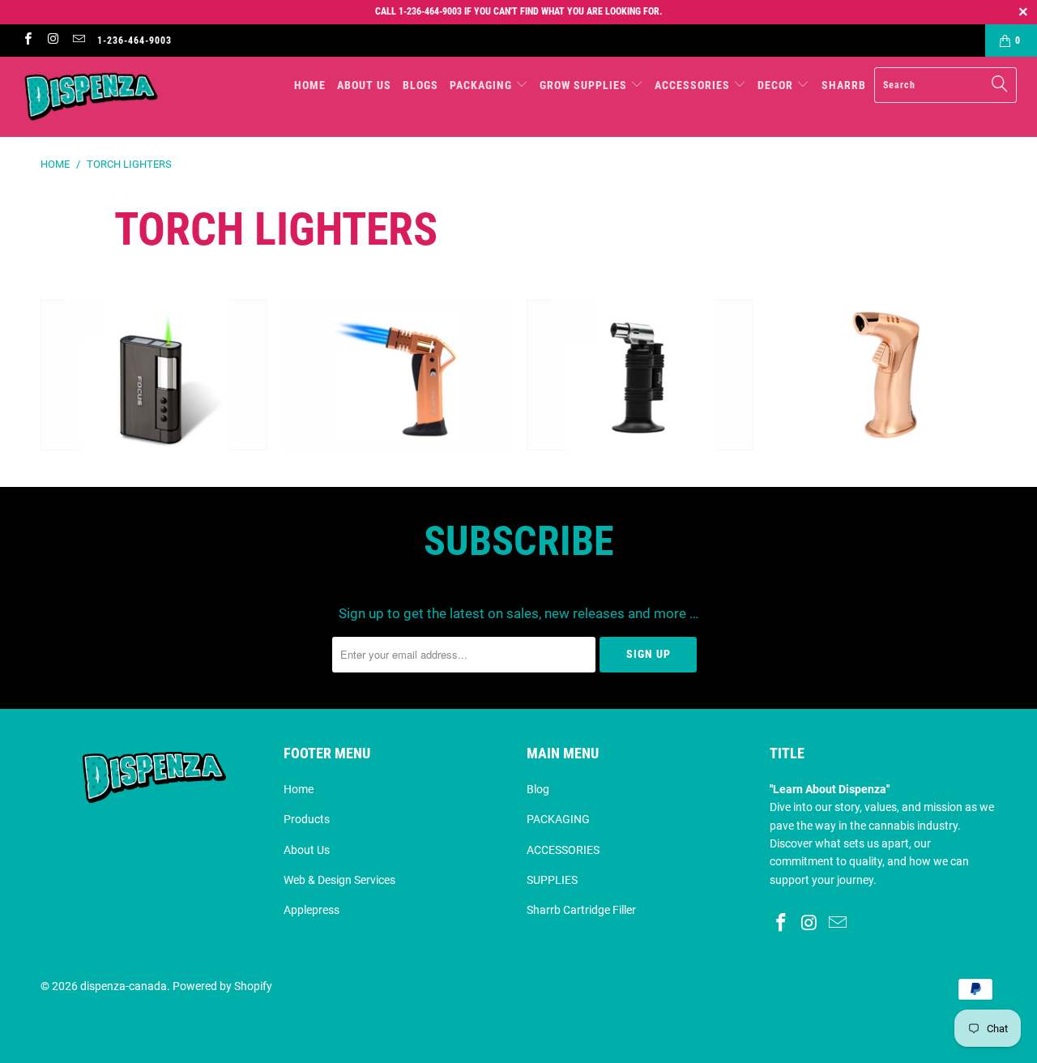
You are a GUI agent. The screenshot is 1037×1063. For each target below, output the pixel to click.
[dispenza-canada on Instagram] (52, 40)
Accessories (694, 85)
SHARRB (843, 85)
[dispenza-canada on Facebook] (27, 40)
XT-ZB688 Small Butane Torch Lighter (883, 375)
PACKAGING (558, 819)
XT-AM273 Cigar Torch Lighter (640, 375)
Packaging (482, 85)
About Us (307, 849)
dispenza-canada (123, 986)
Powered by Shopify (222, 986)
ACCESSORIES (563, 849)
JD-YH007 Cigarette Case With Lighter (154, 375)
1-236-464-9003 (134, 40)
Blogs (420, 85)
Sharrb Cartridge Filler (581, 909)
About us (364, 85)
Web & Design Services (339, 879)
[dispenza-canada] (91, 97)
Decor (776, 85)
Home (310, 85)
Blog (538, 789)
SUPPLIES (552, 879)
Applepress (311, 909)
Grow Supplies (585, 85)
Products (307, 819)
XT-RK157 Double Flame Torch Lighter (397, 375)
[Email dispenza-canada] (78, 40)
